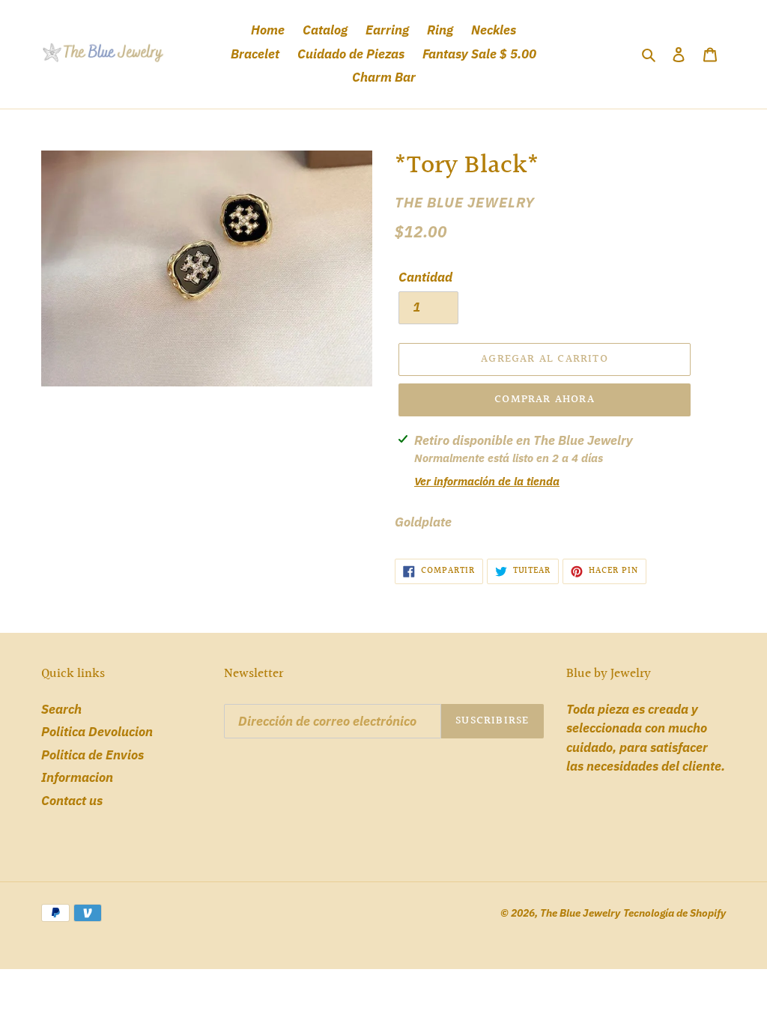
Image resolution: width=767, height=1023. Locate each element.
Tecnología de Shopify (674, 913)
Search (61, 709)
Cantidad (425, 277)
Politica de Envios (92, 755)
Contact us (72, 800)
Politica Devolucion (97, 731)
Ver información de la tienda (487, 481)
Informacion (77, 777)
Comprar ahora (544, 399)
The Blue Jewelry (580, 913)
